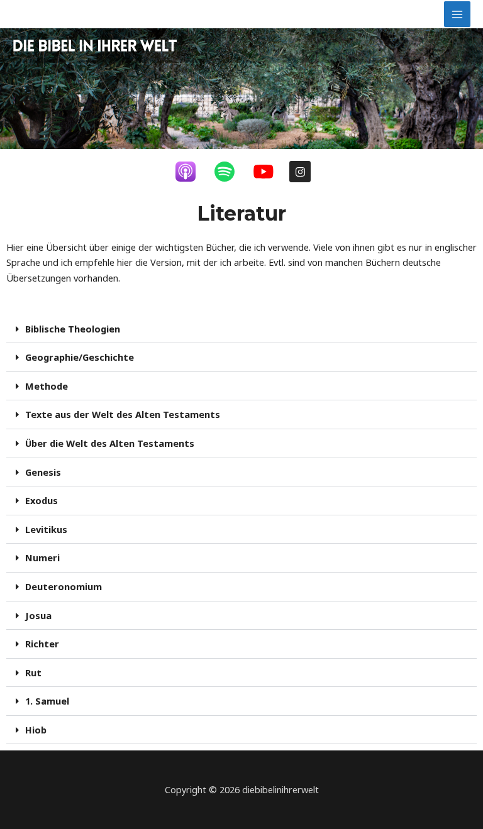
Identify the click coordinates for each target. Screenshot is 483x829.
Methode (46, 386)
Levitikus (46, 529)
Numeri (42, 557)
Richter (42, 643)
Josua (38, 615)
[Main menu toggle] (457, 14)
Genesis (43, 472)
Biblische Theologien (72, 328)
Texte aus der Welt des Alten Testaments (122, 414)
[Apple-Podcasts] (191, 172)
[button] (241, 329)
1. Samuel (47, 700)
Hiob (36, 729)
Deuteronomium (63, 586)
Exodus (41, 500)
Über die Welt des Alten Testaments (109, 443)
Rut (33, 672)
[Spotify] (230, 172)
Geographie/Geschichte (79, 357)
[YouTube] (269, 172)
